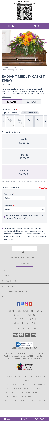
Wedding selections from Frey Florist (24, 356)
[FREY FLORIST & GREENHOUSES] (24, 20)
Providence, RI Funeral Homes (17, 376)
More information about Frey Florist (24, 353)
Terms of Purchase (25, 400)
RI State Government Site (36, 384)
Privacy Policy (8, 400)
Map (25, 418)
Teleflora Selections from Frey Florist (24, 358)
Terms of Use (42, 400)
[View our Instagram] (26, 305)
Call (9, 418)
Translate (31, 3)
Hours (42, 418)
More (5, 96)
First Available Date (30, 113)
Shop (14, 26)
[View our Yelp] (30, 305)
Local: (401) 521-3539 (24, 322)
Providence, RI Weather (12, 384)
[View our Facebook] (18, 305)
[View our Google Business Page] (22, 305)
